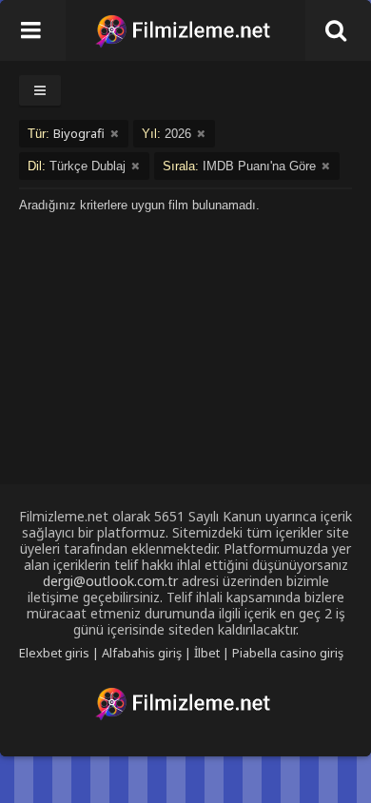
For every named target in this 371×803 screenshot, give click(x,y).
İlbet (207, 652)
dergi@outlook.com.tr (110, 581)
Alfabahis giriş (142, 652)
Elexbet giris (54, 652)
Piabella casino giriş (287, 652)
